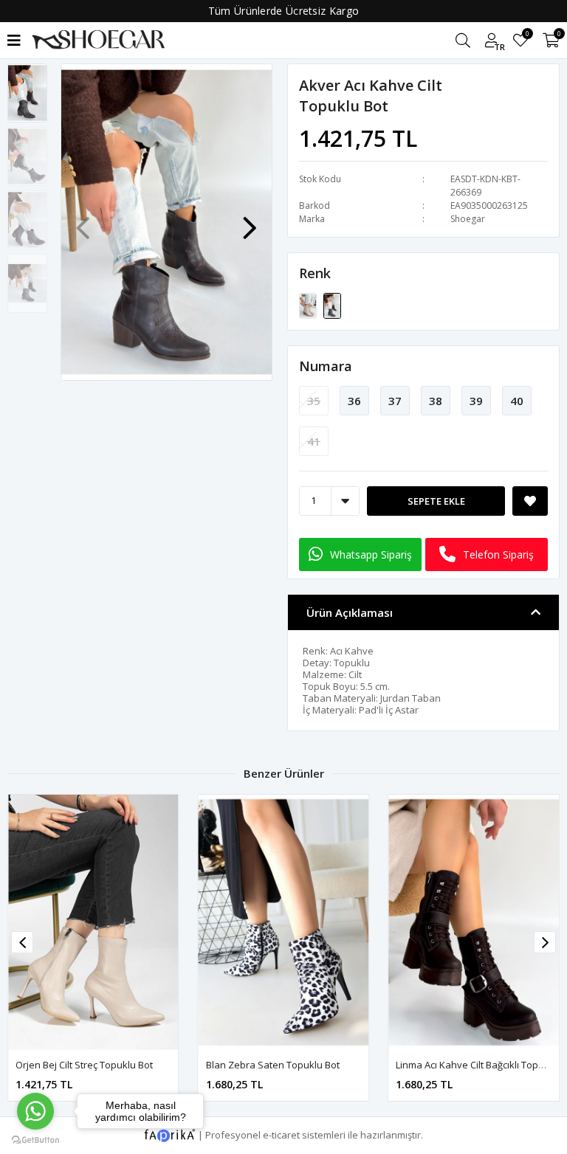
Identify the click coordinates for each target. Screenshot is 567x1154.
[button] (249, 220)
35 (313, 400)
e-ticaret (281, 1134)
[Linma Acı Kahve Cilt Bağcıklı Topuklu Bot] (284, 922)
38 (435, 400)
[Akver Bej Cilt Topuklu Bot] (309, 304)
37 (395, 400)
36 (354, 400)
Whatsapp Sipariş (371, 554)
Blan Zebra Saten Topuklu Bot (82, 1064)
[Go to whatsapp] (35, 1111)
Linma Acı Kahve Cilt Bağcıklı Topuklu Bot (295, 1064)
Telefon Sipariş (498, 554)
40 (516, 400)
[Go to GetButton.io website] (35, 1139)
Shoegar (467, 219)
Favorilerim (527, 35)
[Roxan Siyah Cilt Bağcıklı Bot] (473, 922)
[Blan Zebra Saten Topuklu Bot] (93, 922)
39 (476, 400)
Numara (325, 366)
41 (313, 441)
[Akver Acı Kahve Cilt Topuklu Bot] (332, 304)
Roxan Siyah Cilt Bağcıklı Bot (458, 1064)
